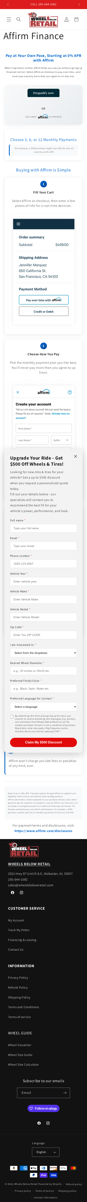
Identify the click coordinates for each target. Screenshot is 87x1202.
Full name (17, 520)
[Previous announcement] (7, 4)
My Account (16, 920)
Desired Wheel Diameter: (27, 663)
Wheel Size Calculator (23, 1064)
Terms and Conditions (23, 1007)
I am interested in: (23, 645)
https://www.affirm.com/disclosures (43, 831)
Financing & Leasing (22, 940)
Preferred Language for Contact (32, 698)
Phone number (21, 556)
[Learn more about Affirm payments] (43, 93)
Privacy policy (23, 1190)
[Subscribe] (65, 1093)
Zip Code (17, 627)
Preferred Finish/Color (26, 681)
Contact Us (15, 949)
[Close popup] (76, 456)
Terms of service (19, 1017)
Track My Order (18, 930)
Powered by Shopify (50, 1184)
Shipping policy (67, 1190)
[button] (9, 19)
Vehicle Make (19, 591)
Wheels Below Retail (26, 1184)
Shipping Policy (19, 997)
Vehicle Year (19, 573)
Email (15, 538)
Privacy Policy (18, 977)
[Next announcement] (79, 4)
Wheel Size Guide (20, 1055)
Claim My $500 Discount (43, 742)
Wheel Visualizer (19, 1045)
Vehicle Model (20, 609)
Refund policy (74, 1184)
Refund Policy (18, 987)
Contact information (46, 1197)
